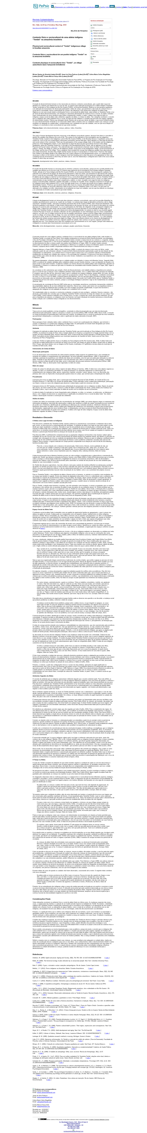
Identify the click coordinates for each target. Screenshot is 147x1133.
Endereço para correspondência (42, 90)
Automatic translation (99, 43)
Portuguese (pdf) (98, 30)
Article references (98, 36)
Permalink (96, 62)
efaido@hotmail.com (43, 1106)
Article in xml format (99, 33)
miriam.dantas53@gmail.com (46, 1092)
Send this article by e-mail (100, 46)
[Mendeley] (92, 56)
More (94, 56)
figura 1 (42, 528)
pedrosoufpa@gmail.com (45, 1097)
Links (107, 958)
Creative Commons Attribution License (99, 1119)
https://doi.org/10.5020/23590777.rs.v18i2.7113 (45, 28)
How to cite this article (100, 38)
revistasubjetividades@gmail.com (73, 1131)
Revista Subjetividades (43, 20)
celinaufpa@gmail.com (44, 1102)
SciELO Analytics (98, 25)
